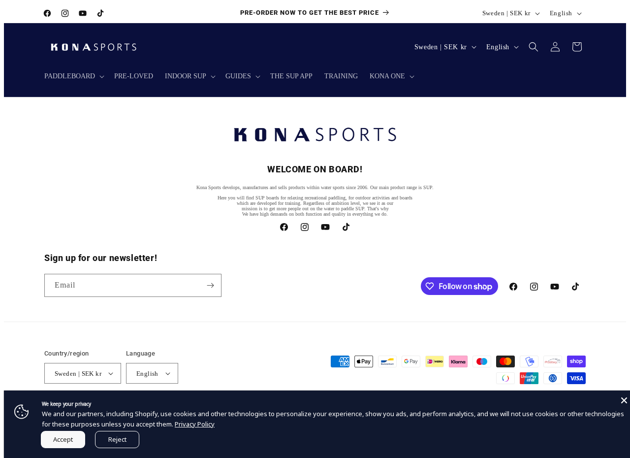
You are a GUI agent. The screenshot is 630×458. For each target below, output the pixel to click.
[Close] (624, 400)
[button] (73, 76)
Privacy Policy (195, 424)
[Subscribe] (210, 285)
